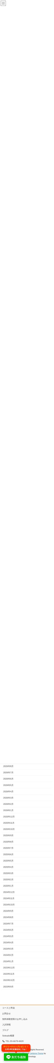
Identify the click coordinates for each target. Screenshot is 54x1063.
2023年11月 (8, 974)
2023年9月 (8, 986)
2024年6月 (8, 930)
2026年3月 (8, 798)
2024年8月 (8, 917)
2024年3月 (8, 949)
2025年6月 (8, 854)
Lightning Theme (36, 1053)
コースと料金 (8, 1008)
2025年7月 (8, 848)
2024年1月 (8, 961)
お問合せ (6, 1013)
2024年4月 (8, 942)
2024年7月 (8, 923)
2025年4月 (8, 867)
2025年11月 (8, 823)
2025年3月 (8, 873)
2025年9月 (8, 835)
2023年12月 (9, 967)
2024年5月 (8, 936)
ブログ (5, 1030)
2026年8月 (8, 766)
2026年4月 (8, 791)
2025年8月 (8, 842)
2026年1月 (8, 810)
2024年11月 (8, 898)
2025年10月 (9, 829)
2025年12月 (9, 816)
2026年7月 (8, 772)
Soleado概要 (8, 1035)
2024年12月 (9, 892)
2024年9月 (8, 911)
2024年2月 (8, 955)
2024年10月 (9, 904)
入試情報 (6, 1024)
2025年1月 (8, 886)
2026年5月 (8, 785)
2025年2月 (8, 879)
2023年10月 (9, 980)
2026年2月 (8, 804)
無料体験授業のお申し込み (14, 1019)
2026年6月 (8, 779)
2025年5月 (8, 860)
